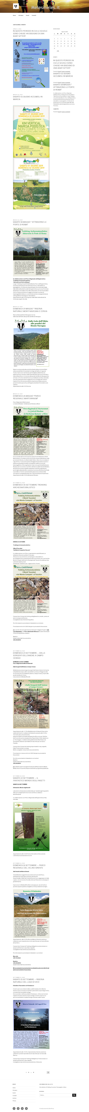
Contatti (34, 15)
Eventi (27, 15)
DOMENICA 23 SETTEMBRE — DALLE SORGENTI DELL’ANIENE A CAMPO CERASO (29, 655)
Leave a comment (66, 71)
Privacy (14, 1100)
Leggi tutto (56, 108)
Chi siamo (20, 15)
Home (14, 15)
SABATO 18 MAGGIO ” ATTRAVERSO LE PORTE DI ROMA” (64, 87)
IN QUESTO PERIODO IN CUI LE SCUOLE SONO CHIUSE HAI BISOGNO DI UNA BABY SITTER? (30, 33)
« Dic (58, 50)
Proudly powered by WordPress (46, 1108)
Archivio (14, 1098)
